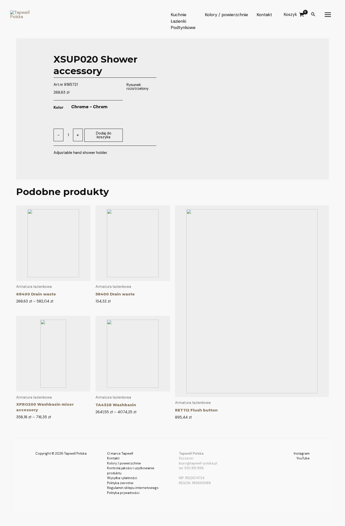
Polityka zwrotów (120, 483)
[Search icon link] (313, 14)
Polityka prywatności (123, 493)
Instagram (302, 453)
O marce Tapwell (120, 453)
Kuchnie (178, 14)
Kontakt (113, 458)
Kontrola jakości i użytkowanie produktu (130, 470)
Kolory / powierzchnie (124, 463)
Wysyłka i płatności (122, 478)
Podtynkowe (183, 27)
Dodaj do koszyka (103, 135)
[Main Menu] (328, 14)
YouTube (303, 458)
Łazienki (178, 21)
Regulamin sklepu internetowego (133, 488)
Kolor (59, 107)
